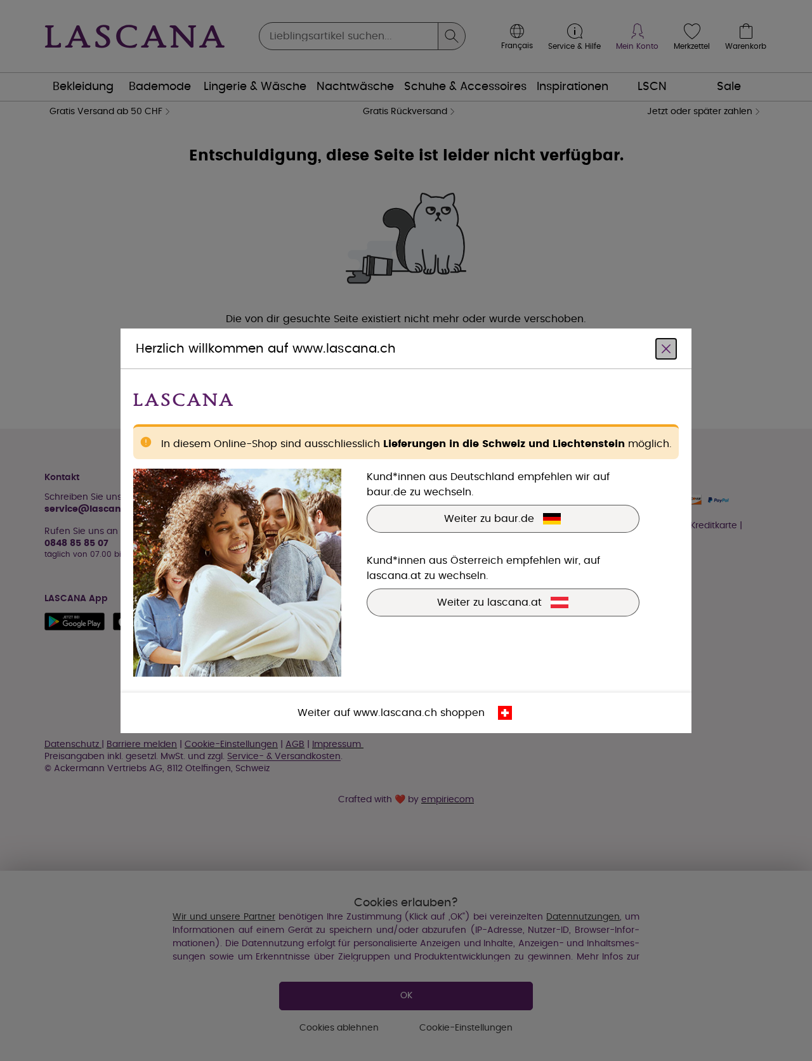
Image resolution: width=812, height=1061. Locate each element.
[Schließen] (666, 348)
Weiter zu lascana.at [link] (489, 602)
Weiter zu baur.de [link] (489, 518)
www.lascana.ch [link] (395, 712)
